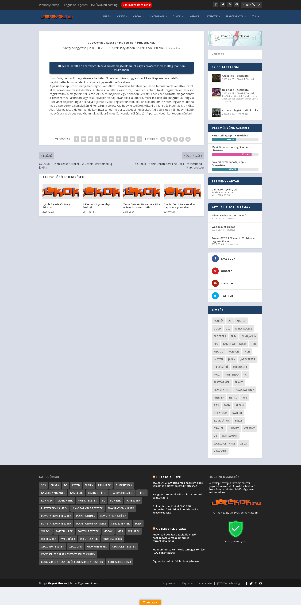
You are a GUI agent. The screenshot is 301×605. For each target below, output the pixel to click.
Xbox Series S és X (119, 562)
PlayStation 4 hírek (121, 508)
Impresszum (170, 583)
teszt (238, 420)
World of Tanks (224, 443)
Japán (231, 359)
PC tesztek (249, 79)
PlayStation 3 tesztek (87, 508)
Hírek (105, 16)
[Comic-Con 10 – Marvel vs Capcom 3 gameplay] (182, 191)
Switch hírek (64, 531)
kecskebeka (232, 244)
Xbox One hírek (97, 546)
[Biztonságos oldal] (235, 538)
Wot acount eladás (223, 226)
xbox (243, 443)
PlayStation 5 (85, 516)
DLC (228, 328)
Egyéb (76, 485)
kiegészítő (221, 367)
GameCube (76, 493)
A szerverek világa (171, 528)
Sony (227, 405)
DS (65, 485)
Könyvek (212, 16)
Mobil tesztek (87, 500)
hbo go (218, 351)
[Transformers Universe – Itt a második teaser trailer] (141, 191)
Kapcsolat (187, 583)
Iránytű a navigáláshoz (235, 36)
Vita (120, 531)
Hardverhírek (97, 493)
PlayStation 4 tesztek (56, 516)
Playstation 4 (245, 390)
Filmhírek (104, 485)
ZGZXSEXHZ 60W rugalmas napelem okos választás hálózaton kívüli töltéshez (178, 484)
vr (215, 436)
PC (245, 374)
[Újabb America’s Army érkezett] (61, 191)
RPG (244, 397)
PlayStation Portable (91, 523)
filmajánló (248, 336)
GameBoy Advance (53, 493)
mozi (217, 374)
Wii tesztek (48, 539)
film (233, 336)
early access (243, 328)
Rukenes (230, 218)
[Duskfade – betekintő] (216, 92)
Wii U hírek (68, 539)
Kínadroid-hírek (168, 477)
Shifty (67, 48)
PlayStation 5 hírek (113, 516)
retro (233, 397)
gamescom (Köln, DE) (224, 189)
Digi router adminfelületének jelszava (176, 561)
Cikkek (121, 16)
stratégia (220, 413)
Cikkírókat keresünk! (137, 5)
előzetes (220, 336)
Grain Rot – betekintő (235, 75)
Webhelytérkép (49, 5)
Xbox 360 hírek (155, 48)
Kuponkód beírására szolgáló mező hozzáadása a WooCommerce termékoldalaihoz (174, 537)
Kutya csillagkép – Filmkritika (240, 110)
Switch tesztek (250, 96)
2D (229, 321)
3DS (43, 485)
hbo (253, 344)
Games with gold (234, 344)
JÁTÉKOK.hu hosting (104, 5)
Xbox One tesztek (124, 546)
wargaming (229, 436)
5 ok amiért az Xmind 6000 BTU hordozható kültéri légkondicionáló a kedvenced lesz (175, 509)
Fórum (255, 16)
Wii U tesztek (89, 539)
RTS (216, 405)
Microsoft (240, 367)
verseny (249, 428)
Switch (237, 413)
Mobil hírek (65, 500)
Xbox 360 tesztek (52, 546)
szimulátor (222, 420)
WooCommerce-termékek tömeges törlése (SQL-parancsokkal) (178, 551)
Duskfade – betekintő (235, 89)
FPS (216, 344)
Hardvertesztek (122, 493)
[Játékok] (236, 505)
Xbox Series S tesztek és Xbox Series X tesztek (240, 100)
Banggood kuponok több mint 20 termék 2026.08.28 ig (178, 496)
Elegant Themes (57, 583)
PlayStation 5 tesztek (232, 96)
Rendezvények (234, 16)
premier (219, 397)
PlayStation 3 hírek (132, 48)
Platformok (156, 16)
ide (89, 110)
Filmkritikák (242, 113)
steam (239, 405)
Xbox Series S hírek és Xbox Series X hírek (68, 554)
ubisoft (234, 428)
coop (217, 328)
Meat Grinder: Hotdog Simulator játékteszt (232, 148)
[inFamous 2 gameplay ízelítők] (101, 191)
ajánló (241, 321)
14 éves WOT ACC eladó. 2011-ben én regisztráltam (234, 239)
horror (234, 351)
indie (247, 351)
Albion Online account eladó (229, 215)
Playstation (222, 390)
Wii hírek (134, 531)
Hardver (194, 16)
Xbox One (220, 451)
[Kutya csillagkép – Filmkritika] (216, 112)
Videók (137, 16)
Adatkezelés (205, 583)
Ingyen (218, 359)
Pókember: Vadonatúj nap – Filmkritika (229, 163)
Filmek (176, 16)
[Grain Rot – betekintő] (216, 78)
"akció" (218, 321)
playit (239, 382)
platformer (222, 382)
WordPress (91, 583)
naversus (230, 229)
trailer (219, 428)
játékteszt (247, 359)
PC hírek (113, 48)
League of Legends (75, 5)
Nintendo (232, 374)
